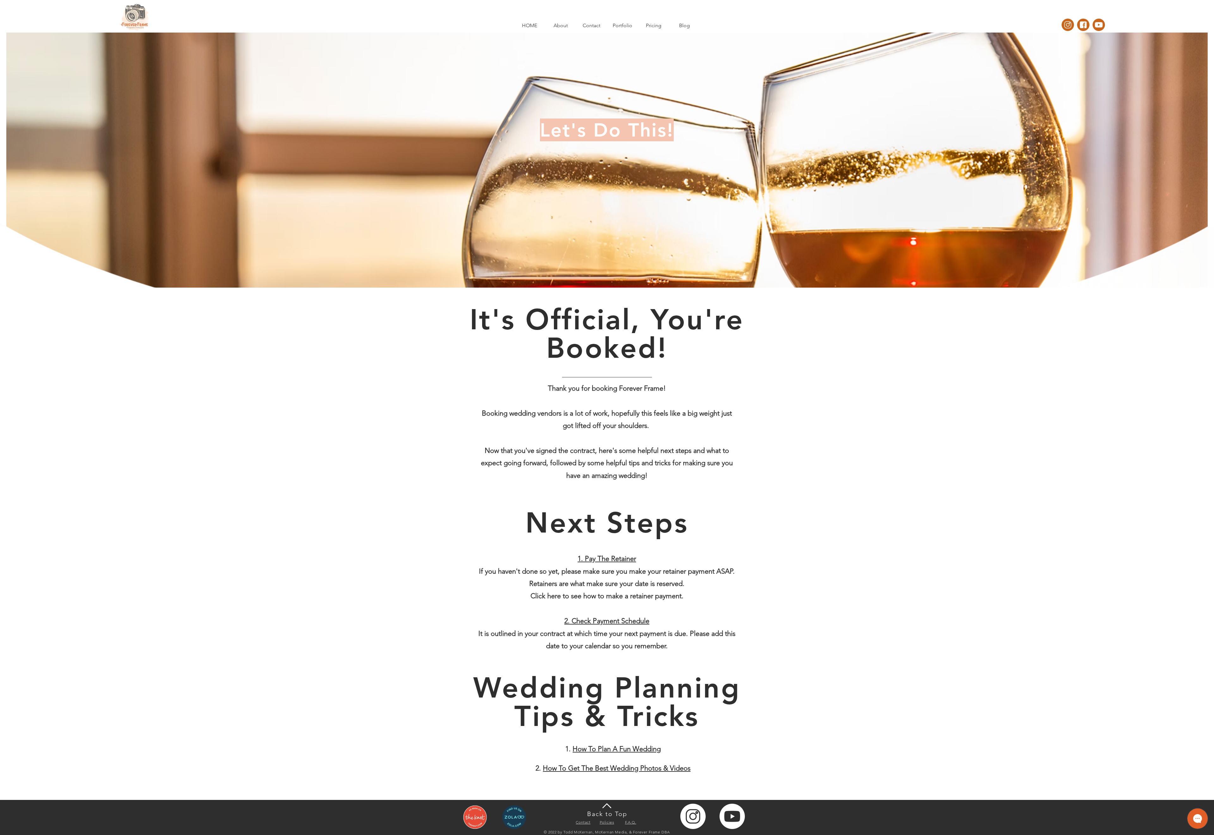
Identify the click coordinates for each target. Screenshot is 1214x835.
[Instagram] (1068, 25)
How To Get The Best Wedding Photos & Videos (616, 768)
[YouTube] (1099, 25)
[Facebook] (1083, 25)
